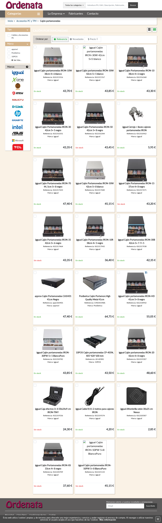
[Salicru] (17, 100)
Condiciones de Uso (37, 515)
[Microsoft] (17, 140)
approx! (15, 49)
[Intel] (17, 127)
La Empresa (55, 13)
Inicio (10, 21)
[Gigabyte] (17, 120)
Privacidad (9, 515)
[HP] (17, 113)
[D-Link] (17, 106)
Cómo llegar (22, 515)
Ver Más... (17, 60)
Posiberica (16, 53)
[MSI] (17, 93)
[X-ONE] (17, 79)
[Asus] (17, 133)
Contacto (92, 13)
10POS (15, 56)
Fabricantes (76, 13)
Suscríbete (150, 506)
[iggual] (17, 72)
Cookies (52, 515)
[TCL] (17, 147)
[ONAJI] (17, 86)
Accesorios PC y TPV (26, 21)
